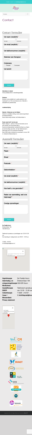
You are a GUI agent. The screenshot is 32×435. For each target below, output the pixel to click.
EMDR (4, 290)
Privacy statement (8, 300)
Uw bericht (7, 69)
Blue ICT (26, 413)
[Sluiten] (23, 251)
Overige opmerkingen (11, 203)
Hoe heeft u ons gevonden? (14, 188)
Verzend (9, 85)
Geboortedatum (10, 170)
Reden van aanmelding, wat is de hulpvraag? (15, 196)
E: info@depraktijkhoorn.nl (20, 2)
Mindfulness (6, 285)
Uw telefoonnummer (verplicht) (15, 51)
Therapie (8, 65)
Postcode (7, 163)
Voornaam (6, 41)
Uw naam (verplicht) (11, 37)
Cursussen (17, 65)
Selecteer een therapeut (12, 57)
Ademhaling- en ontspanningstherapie (8, 282)
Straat (6, 157)
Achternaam (19, 41)
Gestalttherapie (7, 288)
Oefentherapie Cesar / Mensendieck (7, 295)
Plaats (6, 151)
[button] (16, 258)
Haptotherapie (7, 278)
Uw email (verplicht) (11, 44)
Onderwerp (8, 63)
